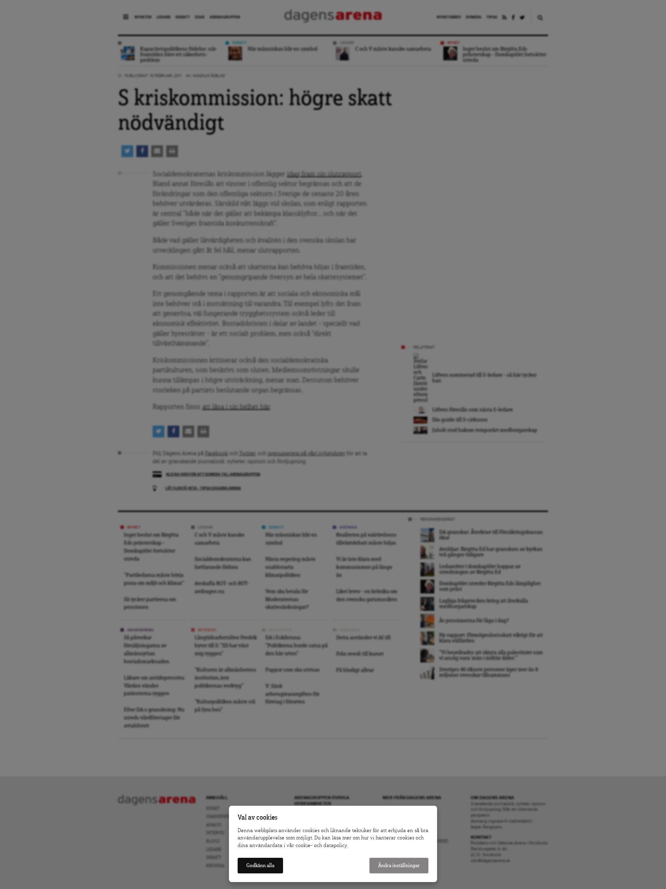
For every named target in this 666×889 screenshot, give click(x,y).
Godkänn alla (260, 865)
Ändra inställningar (399, 865)
